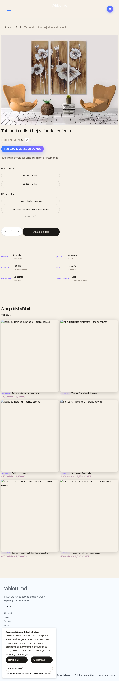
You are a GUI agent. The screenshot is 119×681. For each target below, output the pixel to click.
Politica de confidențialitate (18, 673)
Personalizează (15, 668)
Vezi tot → (6, 314)
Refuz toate (14, 660)
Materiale (7, 194)
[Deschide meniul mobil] (9, 9)
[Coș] (110, 9)
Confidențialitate (62, 675)
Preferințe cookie (107, 675)
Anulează (31, 216)
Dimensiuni (8, 168)
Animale (8, 621)
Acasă (9, 27)
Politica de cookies (85, 675)
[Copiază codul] (27, 140)
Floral (6, 617)
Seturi (6, 625)
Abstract (8, 613)
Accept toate (39, 660)
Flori (18, 27)
